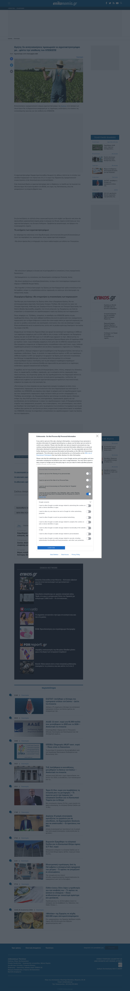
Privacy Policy (76, 554)
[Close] (98, 436)
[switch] (88, 473)
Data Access (65, 554)
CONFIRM (51, 548)
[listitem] (65, 469)
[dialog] (65, 495)
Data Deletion (54, 554)
